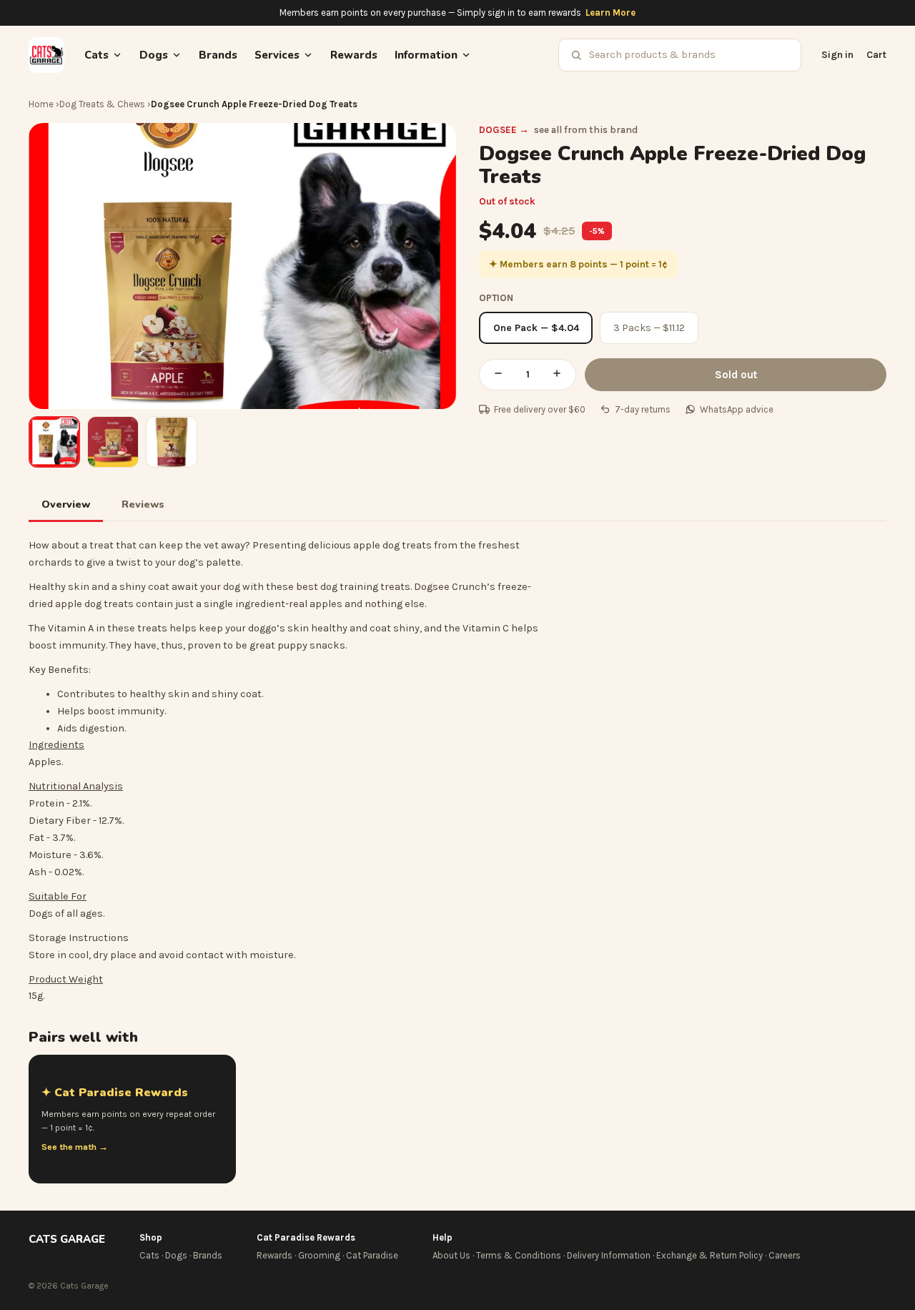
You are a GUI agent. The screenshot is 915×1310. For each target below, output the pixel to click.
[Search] (576, 55)
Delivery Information (609, 1255)
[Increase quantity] (557, 375)
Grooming (319, 1255)
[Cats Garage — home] (46, 55)
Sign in (837, 55)
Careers (784, 1255)
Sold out (736, 374)
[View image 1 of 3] (54, 442)
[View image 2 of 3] (113, 442)
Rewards (353, 55)
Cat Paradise (372, 1255)
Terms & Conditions (518, 1255)
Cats (149, 1255)
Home (41, 104)
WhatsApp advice (736, 409)
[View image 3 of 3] (171, 442)
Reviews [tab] (143, 504)
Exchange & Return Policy (709, 1255)
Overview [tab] (65, 504)
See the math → (74, 1147)
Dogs (176, 1255)
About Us (451, 1255)
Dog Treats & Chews (102, 104)
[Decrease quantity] (498, 375)
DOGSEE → (504, 129)
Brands (218, 55)
